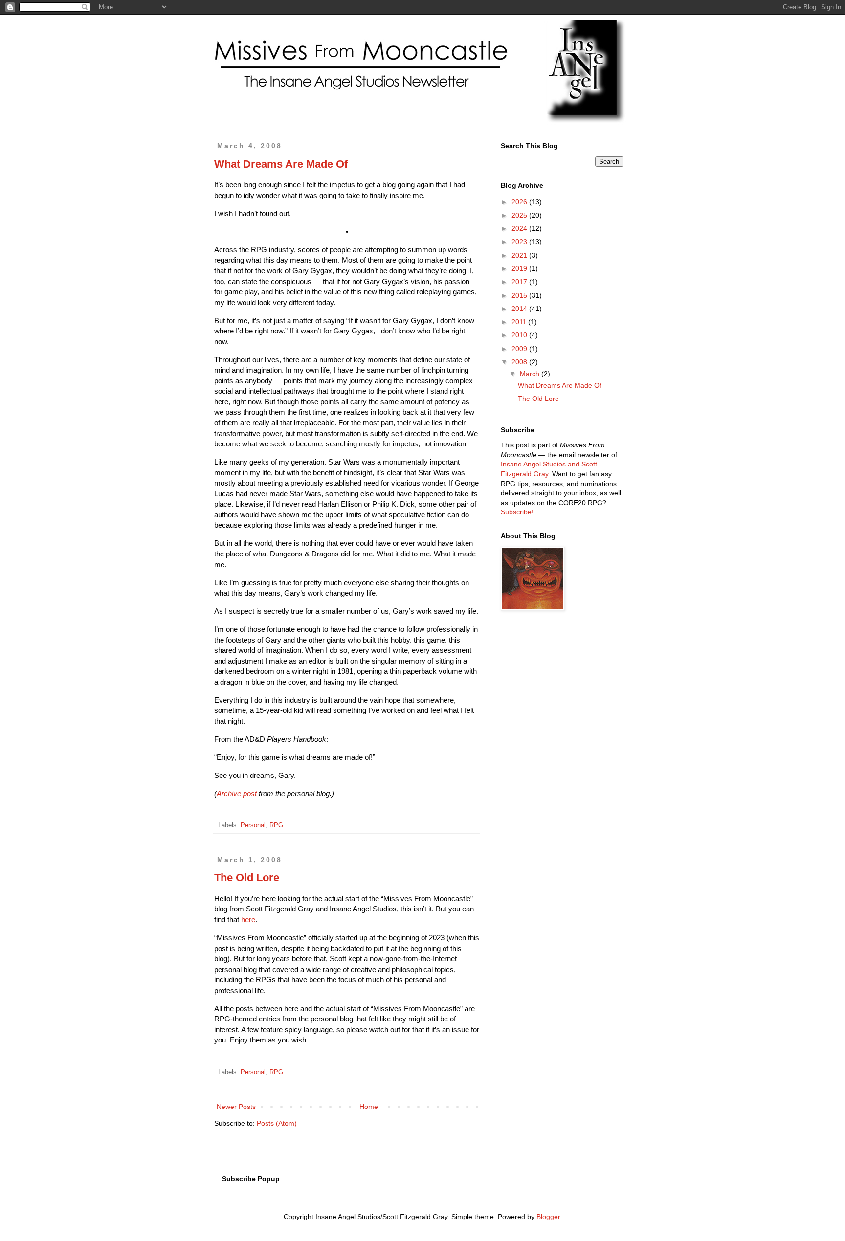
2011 (519, 322)
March (530, 373)
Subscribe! (517, 512)
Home (368, 1106)
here (248, 919)
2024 (520, 228)
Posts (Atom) (277, 1123)
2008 (520, 362)
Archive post (237, 793)
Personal (253, 825)
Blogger (548, 1216)
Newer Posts (236, 1106)
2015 (520, 295)
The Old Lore (246, 877)
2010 (520, 335)
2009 (520, 349)
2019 (520, 268)
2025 (520, 215)
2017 (520, 282)
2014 (520, 308)
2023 (520, 241)
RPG (276, 825)
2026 (520, 202)
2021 (520, 255)
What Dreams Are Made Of (281, 164)
